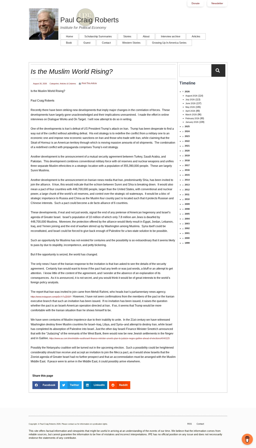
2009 (187, 204)
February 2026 (192, 118)
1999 (187, 243)
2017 (187, 165)
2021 (187, 146)
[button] (45, 385)
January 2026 (192, 122)
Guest (86, 42)
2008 (187, 209)
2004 (187, 219)
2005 (187, 214)
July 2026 (190, 99)
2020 (187, 151)
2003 (187, 223)
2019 (187, 155)
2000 (187, 238)
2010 (187, 199)
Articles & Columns (68, 84)
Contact (106, 42)
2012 (187, 189)
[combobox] (195, 70)
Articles (196, 36)
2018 (187, 160)
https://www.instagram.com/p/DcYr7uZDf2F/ (51, 297)
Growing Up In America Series (169, 42)
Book (69, 42)
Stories (127, 36)
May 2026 (190, 107)
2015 (187, 175)
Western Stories (131, 42)
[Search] (218, 70)
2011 (187, 194)
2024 (187, 131)
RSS (189, 424)
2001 (187, 233)
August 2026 (191, 96)
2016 (187, 170)
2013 (187, 185)
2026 (187, 91)
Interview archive (170, 36)
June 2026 (190, 103)
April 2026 (190, 111)
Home (69, 36)
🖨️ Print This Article (88, 83)
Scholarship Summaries (98, 36)
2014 (187, 180)
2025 (187, 126)
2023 (187, 136)
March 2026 (191, 114)
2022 (187, 141)
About (146, 36)
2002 (187, 228)
